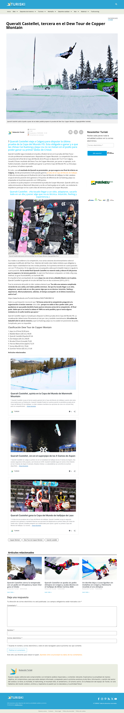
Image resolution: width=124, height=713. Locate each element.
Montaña (51, 11)
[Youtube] (115, 699)
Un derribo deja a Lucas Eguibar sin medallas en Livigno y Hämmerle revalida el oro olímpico (97, 584)
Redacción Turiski (18, 132)
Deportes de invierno (27, 11)
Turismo (40, 11)
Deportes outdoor (64, 11)
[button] (116, 4)
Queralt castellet (52, 540)
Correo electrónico (14, 638)
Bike (14, 11)
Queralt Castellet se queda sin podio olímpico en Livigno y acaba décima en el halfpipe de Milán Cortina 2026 (61, 584)
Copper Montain (15, 540)
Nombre (10, 630)
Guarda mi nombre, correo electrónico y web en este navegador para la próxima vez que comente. (45, 645)
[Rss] (109, 699)
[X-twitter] (112, 699)
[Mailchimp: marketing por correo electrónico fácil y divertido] (110, 154)
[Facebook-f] (98, 699)
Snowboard (113, 18)
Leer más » (10, 592)
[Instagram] (102, 699)
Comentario (12, 605)
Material (84, 11)
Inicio (9, 11)
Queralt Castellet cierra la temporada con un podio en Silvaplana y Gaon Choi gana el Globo (24, 584)
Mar (75, 11)
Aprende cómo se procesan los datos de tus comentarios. (61, 655)
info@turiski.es (18, 705)
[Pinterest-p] (105, 699)
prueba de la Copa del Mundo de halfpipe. (62, 173)
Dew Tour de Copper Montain (33, 540)
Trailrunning (95, 11)
